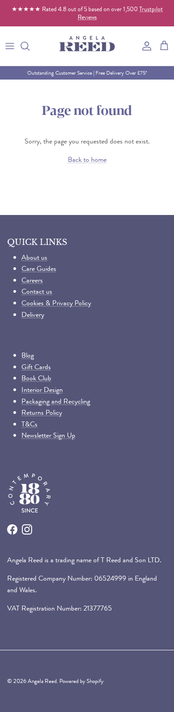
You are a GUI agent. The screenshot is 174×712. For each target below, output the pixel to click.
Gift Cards (36, 367)
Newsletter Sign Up (48, 435)
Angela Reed (42, 681)
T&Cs (29, 424)
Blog (27, 355)
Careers (32, 280)
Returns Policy (41, 412)
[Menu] (10, 46)
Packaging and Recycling (55, 401)
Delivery (32, 314)
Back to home (87, 159)
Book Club (36, 378)
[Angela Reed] (87, 46)
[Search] (29, 46)
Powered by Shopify (81, 681)
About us (34, 257)
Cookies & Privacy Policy (56, 303)
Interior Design (42, 389)
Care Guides (38, 268)
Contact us (36, 291)
